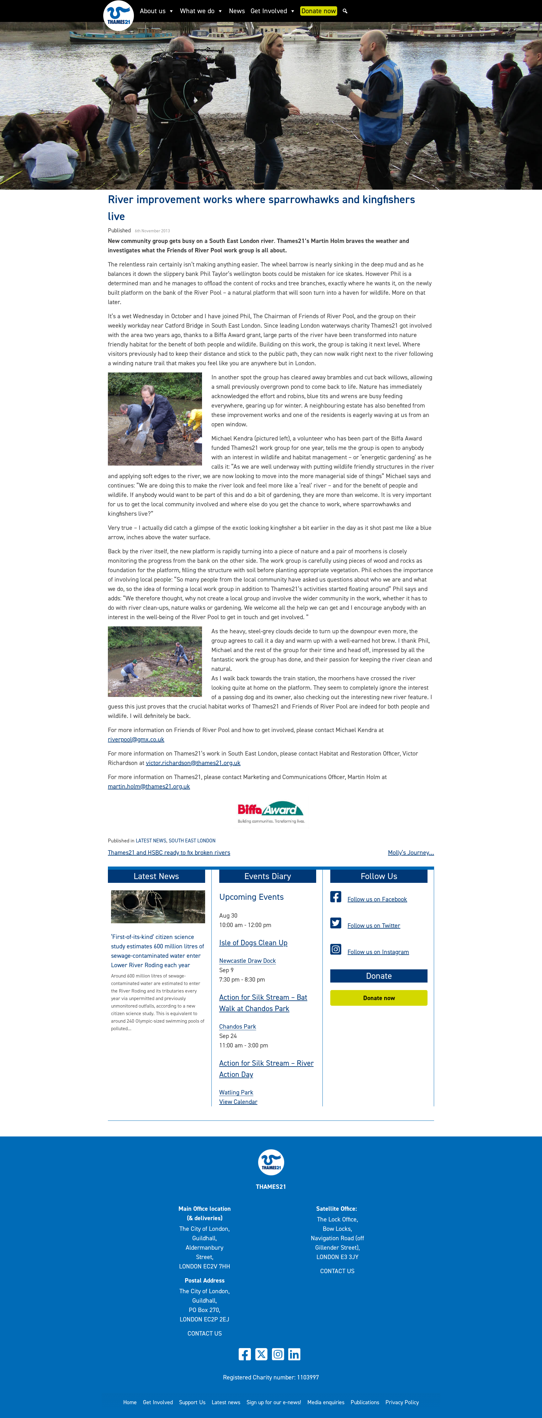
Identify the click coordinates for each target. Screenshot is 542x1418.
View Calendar (238, 1102)
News (237, 10)
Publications (365, 1402)
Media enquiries (325, 1402)
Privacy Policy (402, 1402)
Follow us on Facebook (377, 899)
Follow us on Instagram (378, 952)
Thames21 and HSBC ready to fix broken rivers (169, 852)
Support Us (192, 1402)
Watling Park (236, 1092)
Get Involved (269, 10)
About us (153, 10)
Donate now (318, 10)
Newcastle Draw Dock (247, 961)
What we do (197, 10)
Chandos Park (237, 1026)
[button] (345, 11)
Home (130, 1402)
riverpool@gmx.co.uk (136, 739)
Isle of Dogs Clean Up (253, 943)
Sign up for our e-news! (274, 1402)
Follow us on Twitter (374, 925)
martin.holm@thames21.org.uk (149, 786)
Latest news (151, 840)
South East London (192, 840)
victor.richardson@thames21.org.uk (193, 763)
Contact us (205, 1333)
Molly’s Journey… (411, 852)
